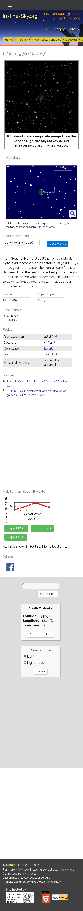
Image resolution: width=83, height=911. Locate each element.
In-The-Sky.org (20, 16)
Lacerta (71, 39)
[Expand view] (72, 213)
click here (68, 869)
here (32, 873)
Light (30, 656)
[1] (17, 315)
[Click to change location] (36, 258)
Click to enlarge (46, 226)
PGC (5, 320)
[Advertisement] (41, 445)
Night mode (35, 663)
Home (9, 39)
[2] (18, 319)
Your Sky (24, 39)
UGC (6, 316)
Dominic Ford (15, 864)
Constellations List (48, 39)
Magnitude (10, 354)
